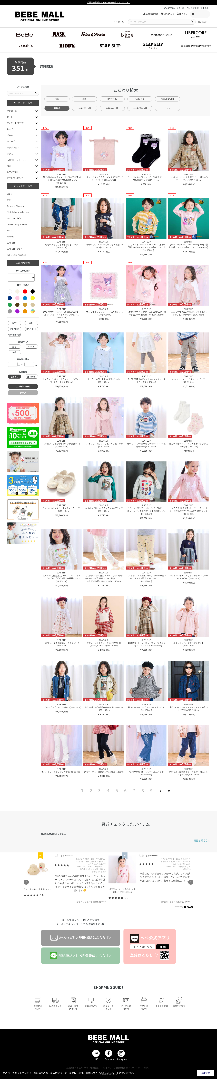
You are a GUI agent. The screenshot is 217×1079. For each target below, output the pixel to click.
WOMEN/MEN (167, 98)
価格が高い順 (112, 108)
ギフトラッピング (15, 177)
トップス (11, 129)
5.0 (42, 895)
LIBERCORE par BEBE (17, 224)
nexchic (10, 236)
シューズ (11, 141)
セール (167, 108)
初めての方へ (203, 22)
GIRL (84, 98)
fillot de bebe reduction (18, 212)
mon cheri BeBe (14, 218)
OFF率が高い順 (140, 108)
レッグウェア (13, 147)
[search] (191, 21)
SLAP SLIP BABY (14, 248)
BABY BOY (112, 98)
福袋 (9, 165)
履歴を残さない (202, 840)
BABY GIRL (140, 98)
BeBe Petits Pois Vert (16, 254)
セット (10, 116)
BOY (57, 98)
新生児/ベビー (13, 171)
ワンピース (12, 110)
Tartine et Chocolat (15, 205)
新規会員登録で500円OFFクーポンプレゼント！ (108, 2)
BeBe (9, 193)
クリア (23, 392)
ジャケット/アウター (16, 123)
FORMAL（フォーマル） (18, 159)
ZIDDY (10, 230)
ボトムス (11, 135)
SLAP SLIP (11, 242)
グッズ (10, 153)
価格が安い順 (84, 108)
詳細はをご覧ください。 (111, 1073)
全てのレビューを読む (88, 902)
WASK (9, 199)
